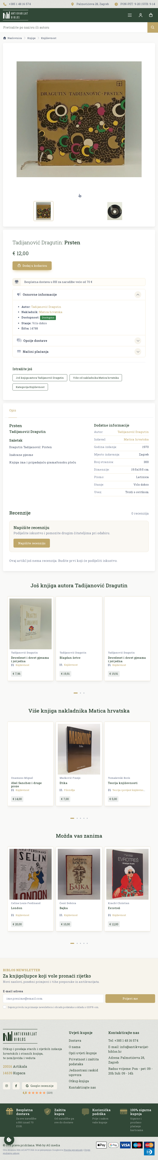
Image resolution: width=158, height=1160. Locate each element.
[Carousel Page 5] (87, 818)
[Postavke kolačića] (9, 1140)
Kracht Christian (118, 903)
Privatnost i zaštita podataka (84, 1061)
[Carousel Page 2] (77, 818)
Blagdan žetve (70, 658)
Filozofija (69, 790)
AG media (53, 1145)
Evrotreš (114, 908)
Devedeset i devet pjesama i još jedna (30, 659)
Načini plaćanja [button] (36, 352)
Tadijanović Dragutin (46, 307)
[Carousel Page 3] (80, 818)
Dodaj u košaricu (34, 266)
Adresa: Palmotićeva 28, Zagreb (126, 1060)
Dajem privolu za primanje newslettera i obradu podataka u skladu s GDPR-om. (53, 1007)
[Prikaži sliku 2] (115, 211)
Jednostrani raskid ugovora (83, 1072)
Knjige (31, 38)
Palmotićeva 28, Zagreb (92, 4)
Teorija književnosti (123, 783)
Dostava (75, 1040)
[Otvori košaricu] (151, 15)
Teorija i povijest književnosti (129, 790)
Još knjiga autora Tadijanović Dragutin (40, 377)
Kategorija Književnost (30, 387)
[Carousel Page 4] (83, 818)
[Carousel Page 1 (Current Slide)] (72, 818)
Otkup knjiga (79, 1081)
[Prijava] (140, 15)
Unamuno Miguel (22, 777)
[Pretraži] (152, 27)
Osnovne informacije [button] (40, 294)
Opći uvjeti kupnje (83, 1053)
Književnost (48, 38)
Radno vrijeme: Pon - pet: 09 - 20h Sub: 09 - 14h (130, 1071)
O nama (74, 1047)
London (16, 908)
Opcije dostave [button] (35, 341)
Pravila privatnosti (73, 1149)
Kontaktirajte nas (82, 1087)
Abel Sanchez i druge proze (26, 784)
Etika (63, 783)
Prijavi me (130, 998)
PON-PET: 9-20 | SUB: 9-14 (137, 4)
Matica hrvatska (50, 312)
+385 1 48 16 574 (19, 4)
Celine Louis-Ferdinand (25, 903)
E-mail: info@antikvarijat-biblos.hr (128, 1049)
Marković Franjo (70, 777)
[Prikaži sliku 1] (43, 211)
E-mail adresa (13, 991)
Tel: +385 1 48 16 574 (123, 1040)
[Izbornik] (130, 15)
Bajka (64, 908)
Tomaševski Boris (119, 777)
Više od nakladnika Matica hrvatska (96, 377)
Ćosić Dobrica (68, 903)
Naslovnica (15, 38)
